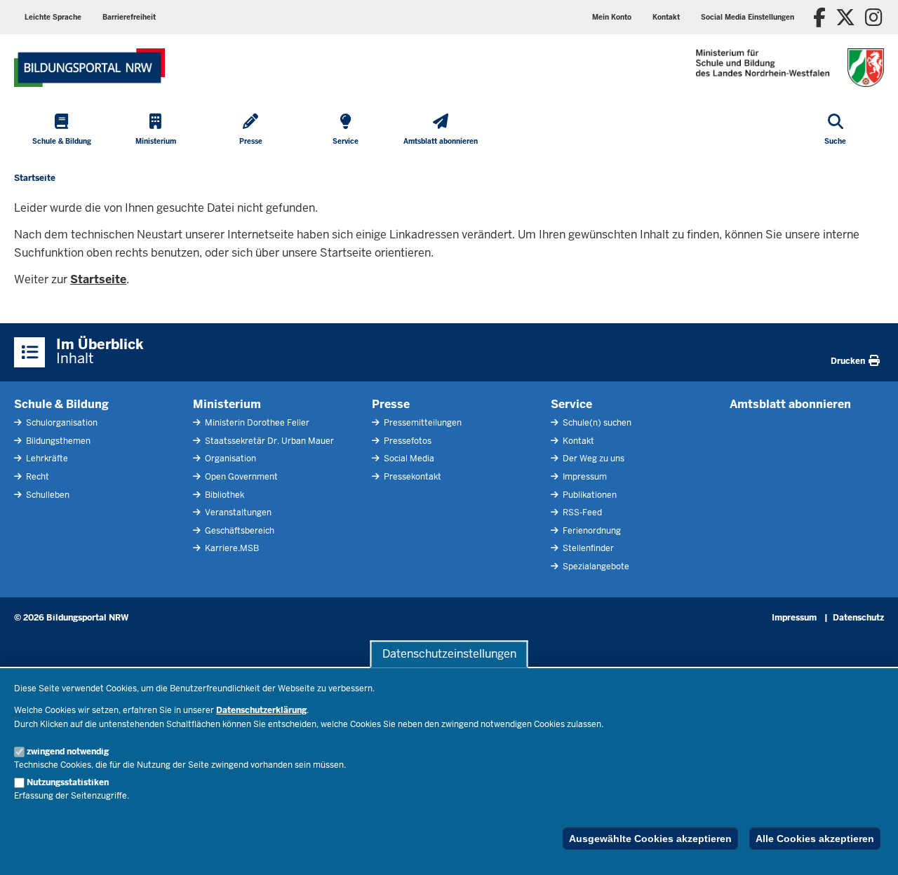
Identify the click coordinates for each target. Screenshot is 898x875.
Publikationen (589, 495)
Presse (391, 404)
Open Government (240, 476)
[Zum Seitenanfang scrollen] (870, 849)
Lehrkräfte (46, 458)
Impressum (584, 476)
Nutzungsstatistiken (68, 782)
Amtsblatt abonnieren (790, 404)
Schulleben (46, 495)
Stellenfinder (587, 548)
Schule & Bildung (61, 404)
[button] (747, 17)
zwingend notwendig (68, 751)
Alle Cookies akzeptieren (815, 838)
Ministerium (227, 404)
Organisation (229, 458)
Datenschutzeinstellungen (449, 653)
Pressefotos (406, 441)
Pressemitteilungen (422, 422)
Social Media (408, 458)
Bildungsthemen (57, 441)
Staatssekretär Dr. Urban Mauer (268, 441)
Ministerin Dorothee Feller (256, 422)
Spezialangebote (595, 566)
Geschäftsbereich (238, 530)
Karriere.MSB (231, 548)
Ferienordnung (591, 530)
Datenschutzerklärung (261, 710)
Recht (36, 476)
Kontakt (577, 441)
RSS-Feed (581, 512)
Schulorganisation (61, 422)
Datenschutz (858, 617)
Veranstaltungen (237, 512)
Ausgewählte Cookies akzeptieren (650, 838)
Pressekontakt (411, 476)
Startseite (98, 279)
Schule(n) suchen (596, 422)
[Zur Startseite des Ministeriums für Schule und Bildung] (89, 67)
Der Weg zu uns (592, 458)
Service (571, 404)
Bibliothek (223, 495)
